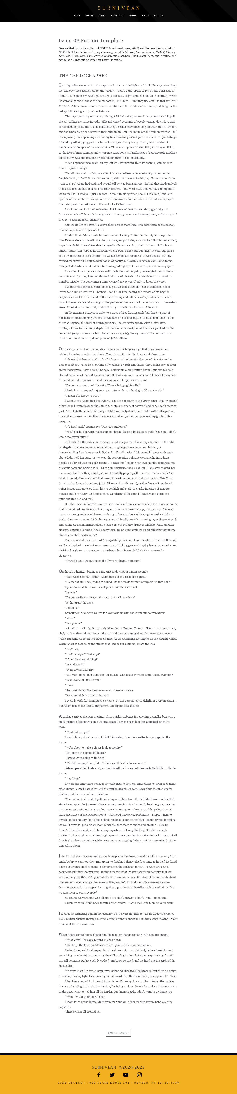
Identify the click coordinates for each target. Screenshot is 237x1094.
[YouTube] (126, 1075)
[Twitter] (112, 1075)
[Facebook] (98, 1075)
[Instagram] (139, 1075)
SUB (104, 1067)
